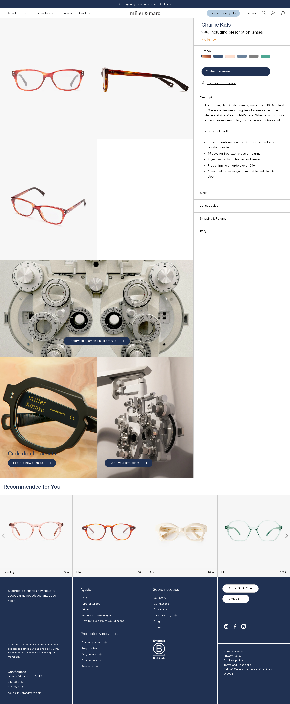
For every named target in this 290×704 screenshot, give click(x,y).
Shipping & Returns (213, 219)
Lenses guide (209, 206)
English (234, 598)
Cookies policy (233, 660)
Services (66, 13)
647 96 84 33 (16, 682)
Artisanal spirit (162, 609)
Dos (151, 572)
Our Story (160, 598)
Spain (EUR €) (238, 588)
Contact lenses (44, 13)
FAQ (203, 231)
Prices (85, 609)
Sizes (203, 193)
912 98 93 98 (16, 687)
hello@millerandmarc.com (24, 693)
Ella (223, 572)
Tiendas (251, 13)
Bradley (9, 572)
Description (208, 97)
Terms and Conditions (237, 665)
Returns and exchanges (96, 615)
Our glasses (161, 603)
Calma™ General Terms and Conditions (248, 669)
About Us (84, 13)
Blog (157, 621)
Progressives (89, 648)
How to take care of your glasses (102, 620)
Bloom (80, 572)
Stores (158, 627)
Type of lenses (90, 603)
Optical (11, 13)
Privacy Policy (232, 656)
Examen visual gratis (223, 13)
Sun (25, 13)
